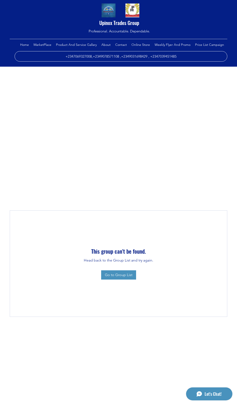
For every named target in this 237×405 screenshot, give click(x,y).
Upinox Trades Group (119, 22)
